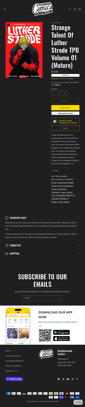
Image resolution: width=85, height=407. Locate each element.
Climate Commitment (14, 366)
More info (65, 128)
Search (8, 351)
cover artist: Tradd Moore (62, 186)
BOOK (71, 183)
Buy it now (65, 108)
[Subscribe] (59, 298)
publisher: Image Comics (61, 192)
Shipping (54, 78)
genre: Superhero (59, 189)
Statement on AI (12, 371)
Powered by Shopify (52, 401)
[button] (4, 9)
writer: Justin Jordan (60, 202)
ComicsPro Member (13, 356)
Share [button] (56, 171)
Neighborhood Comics (39, 401)
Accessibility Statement (15, 361)
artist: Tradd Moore (59, 183)
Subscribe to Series (65, 113)
